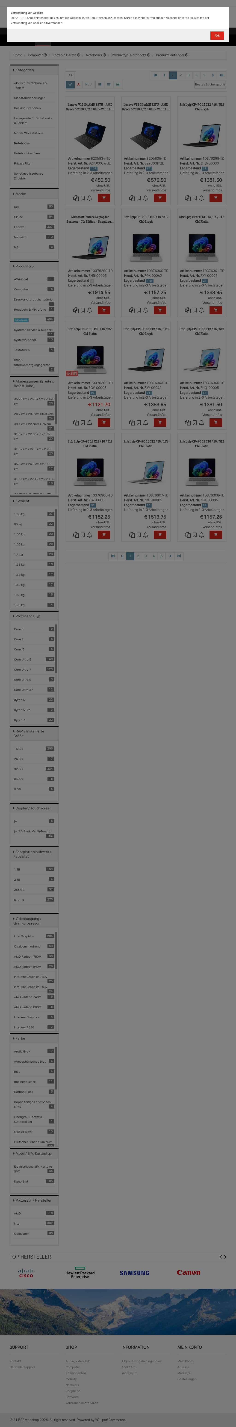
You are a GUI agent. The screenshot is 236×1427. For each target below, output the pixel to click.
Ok (217, 35)
